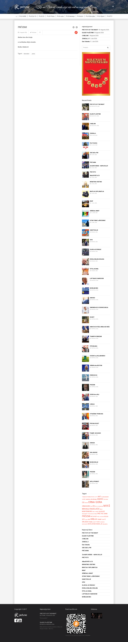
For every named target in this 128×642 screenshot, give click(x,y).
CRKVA (86, 502)
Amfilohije (94, 499)
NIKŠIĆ (97, 511)
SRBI (89, 519)
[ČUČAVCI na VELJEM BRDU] (85, 358)
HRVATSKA (100, 506)
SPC (83, 519)
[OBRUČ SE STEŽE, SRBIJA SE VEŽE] (85, 329)
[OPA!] (85, 242)
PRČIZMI (33, 53)
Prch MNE (22, 16)
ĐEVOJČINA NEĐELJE (95, 524)
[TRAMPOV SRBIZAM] (85, 339)
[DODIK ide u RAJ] (85, 397)
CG (83, 502)
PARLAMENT (85, 513)
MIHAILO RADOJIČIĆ (91, 509)
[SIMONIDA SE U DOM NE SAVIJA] (85, 310)
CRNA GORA (95, 502)
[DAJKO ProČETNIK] (85, 116)
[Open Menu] (113, 6)
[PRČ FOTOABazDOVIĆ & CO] (85, 174)
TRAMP (99, 519)
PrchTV (109, 16)
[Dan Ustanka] (85, 145)
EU (94, 506)
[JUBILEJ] (85, 407)
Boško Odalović (26, 53)
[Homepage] (23, 7)
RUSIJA (106, 516)
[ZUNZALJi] (85, 136)
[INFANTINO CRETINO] (85, 184)
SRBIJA (93, 519)
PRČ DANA (104, 513)
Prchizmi (80, 16)
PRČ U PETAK (100, 516)
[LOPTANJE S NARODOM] (85, 281)
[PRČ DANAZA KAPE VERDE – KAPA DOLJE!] (85, 165)
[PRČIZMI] (85, 387)
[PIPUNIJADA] (85, 349)
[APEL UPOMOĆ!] (85, 484)
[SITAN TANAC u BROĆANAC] (85, 223)
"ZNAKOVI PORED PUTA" (88, 497)
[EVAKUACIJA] (85, 378)
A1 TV (95, 497)
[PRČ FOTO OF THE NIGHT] (85, 107)
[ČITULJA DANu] (85, 271)
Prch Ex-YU (32, 16)
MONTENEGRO (87, 511)
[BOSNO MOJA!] (85, 465)
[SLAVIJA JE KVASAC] (85, 252)
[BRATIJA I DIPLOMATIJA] (85, 194)
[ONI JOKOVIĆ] (85, 455)
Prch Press (51, 16)
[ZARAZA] (85, 445)
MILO (101, 509)
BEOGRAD (106, 499)
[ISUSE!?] (85, 319)
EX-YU (96, 506)
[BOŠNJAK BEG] (85, 290)
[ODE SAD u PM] (85, 155)
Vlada (90, 522)
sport (86, 519)
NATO (94, 511)
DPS (91, 506)
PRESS (95, 513)
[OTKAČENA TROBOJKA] (85, 416)
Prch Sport (101, 16)
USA (103, 519)
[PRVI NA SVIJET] (85, 426)
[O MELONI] (85, 126)
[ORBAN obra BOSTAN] (85, 368)
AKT (99, 497)
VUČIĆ (98, 522)
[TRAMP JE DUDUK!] (85, 436)
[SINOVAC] (85, 300)
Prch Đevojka (90, 16)
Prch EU (41, 16)
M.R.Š (107, 505)
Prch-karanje (70, 16)
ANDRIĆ (100, 499)
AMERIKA (88, 499)
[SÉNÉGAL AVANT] (85, 213)
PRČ (98, 513)
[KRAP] (85, 203)
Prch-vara (60, 16)
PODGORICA (91, 513)
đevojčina (105, 524)
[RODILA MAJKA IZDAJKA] (85, 261)
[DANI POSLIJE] (85, 232)
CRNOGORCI (86, 506)
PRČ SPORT (94, 516)
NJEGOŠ (102, 511)
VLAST (94, 522)
